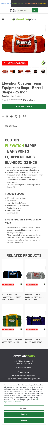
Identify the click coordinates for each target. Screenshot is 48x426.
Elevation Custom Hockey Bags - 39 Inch (34, 341)
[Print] (11, 116)
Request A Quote (24, 106)
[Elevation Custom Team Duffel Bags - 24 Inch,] (12, 320)
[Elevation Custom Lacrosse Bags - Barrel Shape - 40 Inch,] (12, 275)
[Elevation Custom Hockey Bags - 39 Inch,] (36, 320)
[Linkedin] (20, 116)
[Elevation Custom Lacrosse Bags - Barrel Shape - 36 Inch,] (36, 275)
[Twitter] (16, 116)
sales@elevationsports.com (25, 375)
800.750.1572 (25, 372)
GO (34, 10)
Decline (24, 414)
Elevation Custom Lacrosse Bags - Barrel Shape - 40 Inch (12, 297)
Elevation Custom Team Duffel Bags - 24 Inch (12, 341)
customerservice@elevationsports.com (25, 379)
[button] (3, 19)
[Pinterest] (24, 116)
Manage (23, 408)
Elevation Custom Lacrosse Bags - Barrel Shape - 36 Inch (35, 297)
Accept (24, 420)
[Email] (7, 116)
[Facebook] (3, 116)
